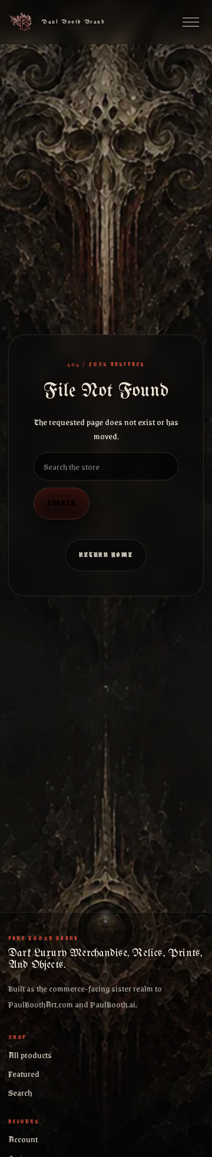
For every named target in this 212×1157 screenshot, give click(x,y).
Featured (23, 1073)
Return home (105, 554)
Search (61, 503)
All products (30, 1054)
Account (23, 1139)
